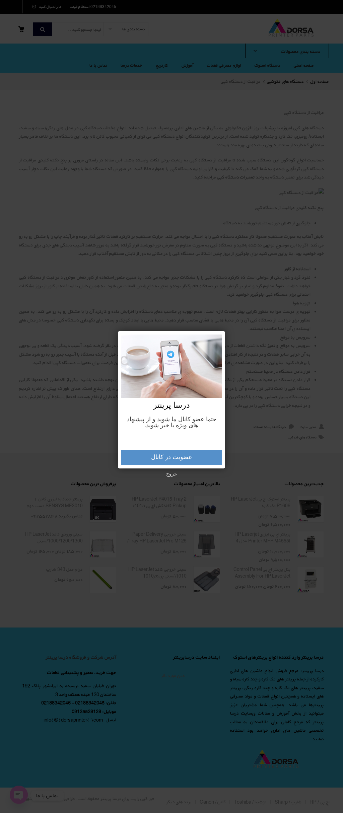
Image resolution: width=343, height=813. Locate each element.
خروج (171, 474)
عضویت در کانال (171, 457)
